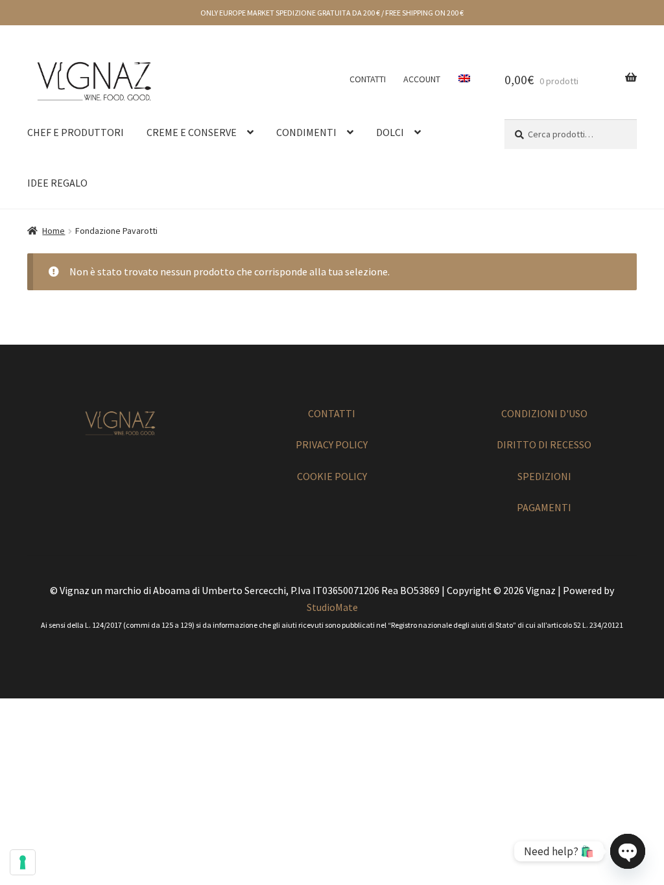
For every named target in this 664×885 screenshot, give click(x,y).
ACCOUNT (421, 79)
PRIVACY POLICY (332, 444)
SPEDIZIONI (544, 476)
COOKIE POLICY (332, 476)
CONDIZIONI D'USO (544, 413)
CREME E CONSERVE (192, 132)
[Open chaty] (627, 851)
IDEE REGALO (57, 182)
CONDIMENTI (306, 132)
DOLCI (390, 132)
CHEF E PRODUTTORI (75, 132)
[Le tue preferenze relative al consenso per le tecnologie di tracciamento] (22, 862)
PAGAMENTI (544, 507)
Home (53, 230)
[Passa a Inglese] (464, 79)
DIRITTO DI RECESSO (544, 444)
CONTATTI (368, 79)
